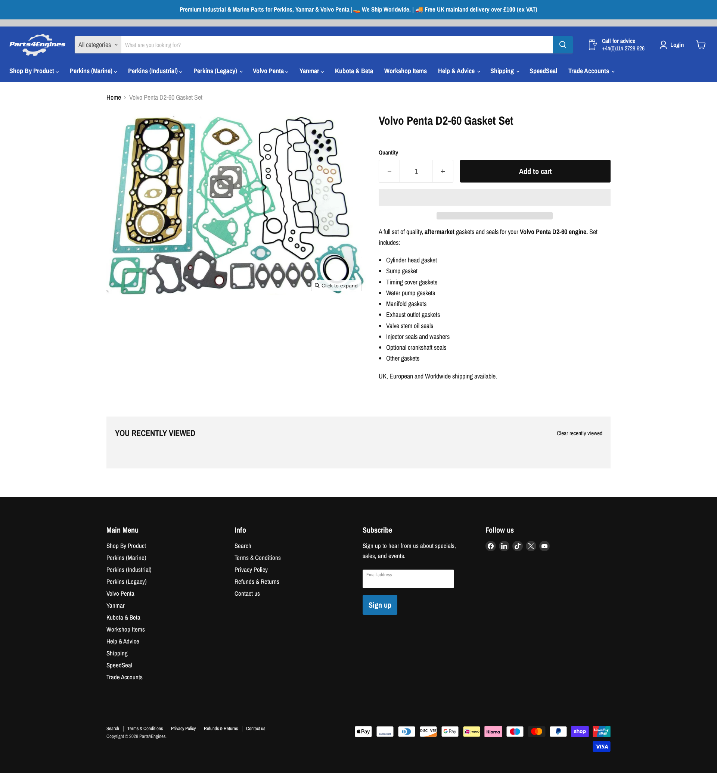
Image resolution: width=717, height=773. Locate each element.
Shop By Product (32, 70)
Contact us (247, 593)
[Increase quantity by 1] (442, 171)
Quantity (388, 152)
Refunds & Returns (257, 581)
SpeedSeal (543, 70)
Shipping (502, 70)
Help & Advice (457, 70)
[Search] (563, 44)
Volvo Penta (269, 70)
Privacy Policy (251, 569)
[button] (495, 197)
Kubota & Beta (354, 70)
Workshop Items (405, 70)
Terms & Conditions (258, 558)
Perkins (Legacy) (216, 70)
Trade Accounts (589, 70)
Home (113, 98)
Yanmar (310, 70)
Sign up (380, 605)
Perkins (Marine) (92, 70)
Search (243, 546)
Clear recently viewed (579, 433)
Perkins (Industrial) (153, 70)
